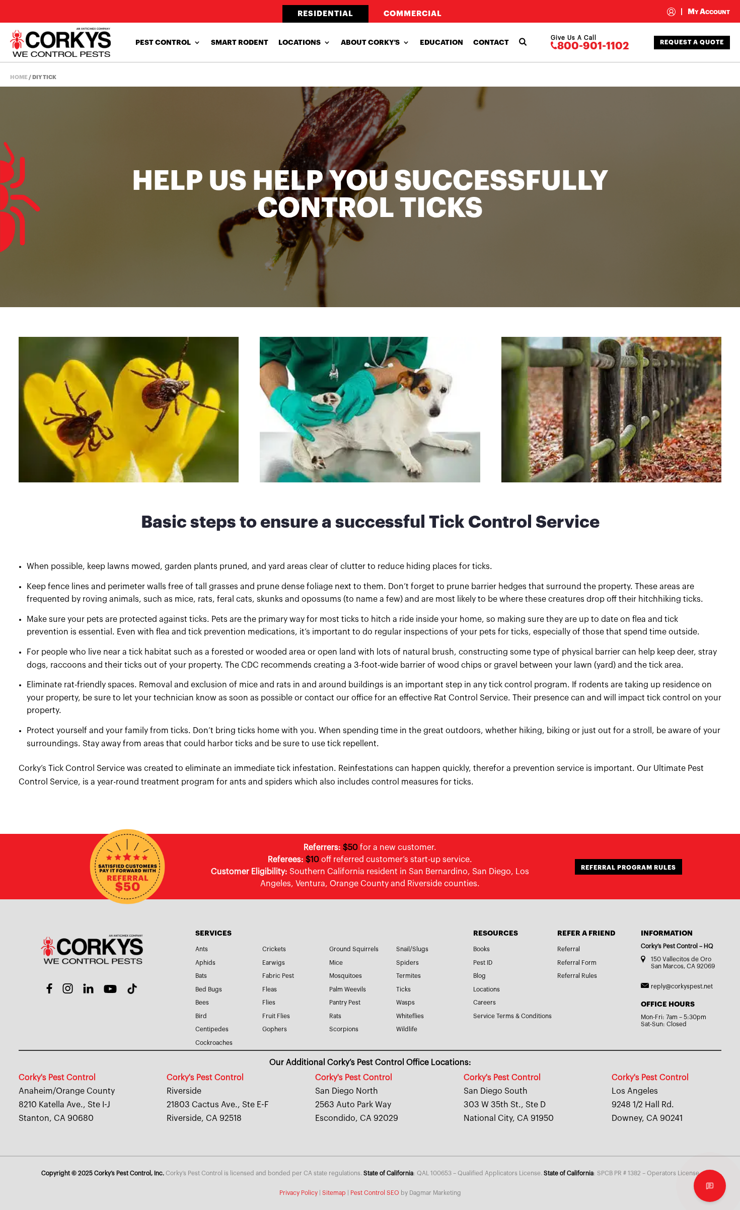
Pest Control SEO (374, 1193)
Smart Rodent (239, 42)
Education (441, 42)
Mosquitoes (345, 976)
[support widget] (710, 1186)
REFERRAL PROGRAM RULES (628, 868)
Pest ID (482, 963)
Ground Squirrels (354, 949)
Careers (484, 1003)
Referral (568, 949)
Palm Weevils (347, 989)
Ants (201, 949)
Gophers (274, 1029)
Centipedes (212, 1029)
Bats (201, 976)
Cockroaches (214, 1043)
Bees (202, 1003)
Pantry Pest (344, 1003)
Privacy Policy (298, 1193)
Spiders (407, 963)
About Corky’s (370, 42)
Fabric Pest (278, 976)
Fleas (269, 989)
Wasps (405, 1003)
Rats (335, 1016)
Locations (299, 42)
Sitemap (334, 1193)
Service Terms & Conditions (512, 1016)
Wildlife (406, 1029)
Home (19, 77)
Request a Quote (692, 42)
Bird (201, 1016)
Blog (479, 976)
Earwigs (273, 963)
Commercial (413, 14)
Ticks (403, 989)
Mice (336, 963)
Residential (325, 14)
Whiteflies (410, 1016)
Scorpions (343, 1029)
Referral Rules (577, 976)
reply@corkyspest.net (682, 986)
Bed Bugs (208, 989)
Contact (491, 42)
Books (481, 949)
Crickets (274, 949)
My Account (705, 12)
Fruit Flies (276, 1016)
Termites (408, 976)
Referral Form (577, 963)
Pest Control (163, 42)
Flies (268, 1003)
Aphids (205, 963)
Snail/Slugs (412, 949)
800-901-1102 (593, 46)
